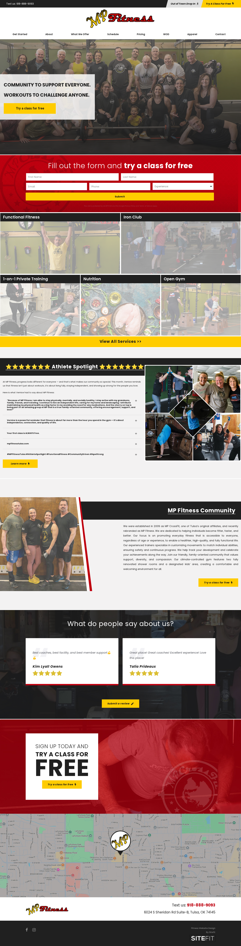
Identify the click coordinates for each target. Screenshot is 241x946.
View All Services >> (120, 341)
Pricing (141, 34)
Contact (220, 34)
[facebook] (27, 930)
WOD (166, 34)
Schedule (113, 34)
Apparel (192, 34)
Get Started (20, 34)
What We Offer (80, 34)
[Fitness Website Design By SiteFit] (202, 938)
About (49, 34)
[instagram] (34, 930)
